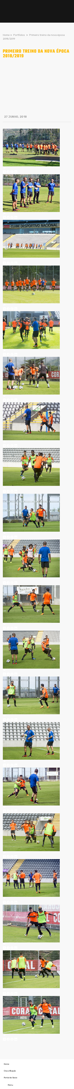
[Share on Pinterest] (11, 172)
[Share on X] (4, 172)
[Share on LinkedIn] (15, 172)
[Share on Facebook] (8, 172)
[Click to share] (4, 168)
